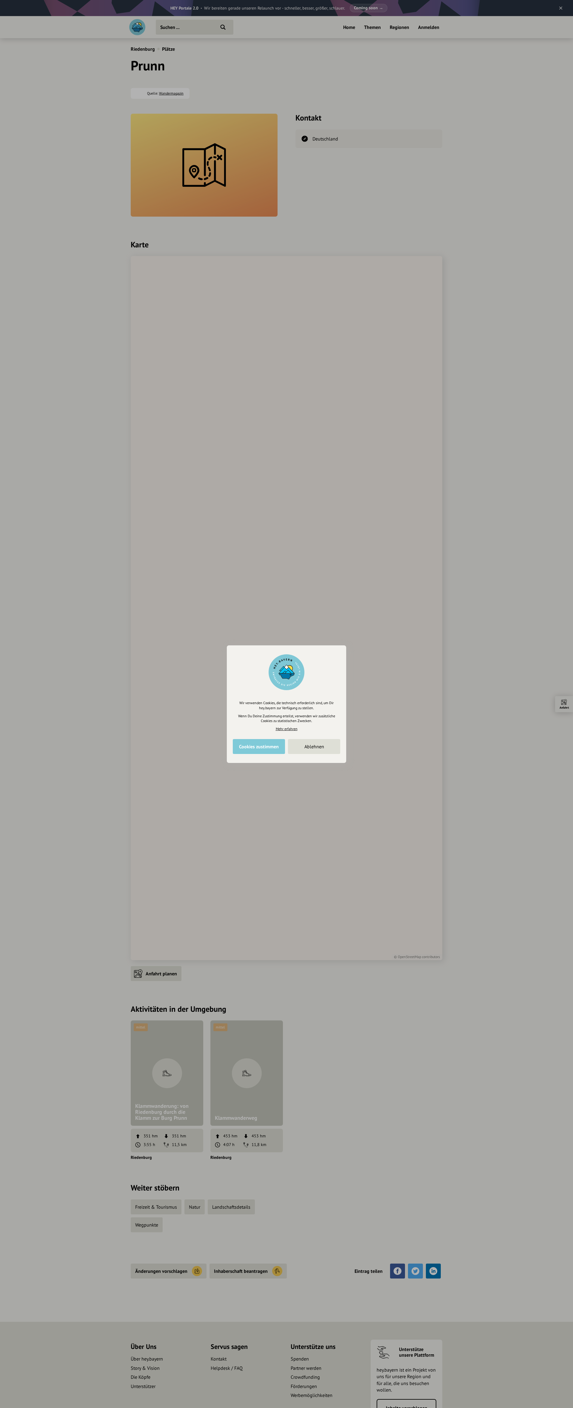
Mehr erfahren (287, 729)
